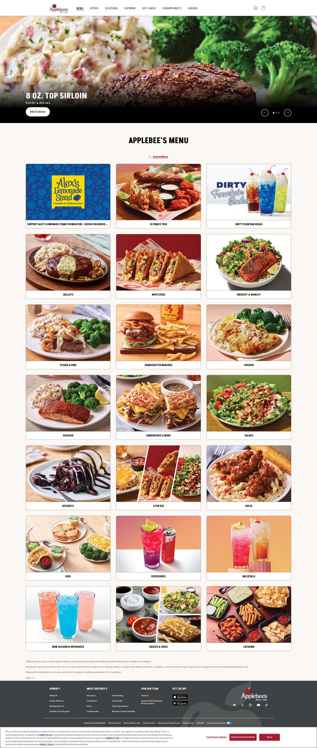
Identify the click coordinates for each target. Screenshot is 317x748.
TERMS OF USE (45, 734)
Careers (145, 695)
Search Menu (160, 156)
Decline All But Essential (243, 737)
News (89, 706)
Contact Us (92, 701)
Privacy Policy (114, 722)
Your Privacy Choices (216, 722)
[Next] (287, 112)
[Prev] (264, 112)
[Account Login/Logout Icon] (256, 8)
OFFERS (94, 8)
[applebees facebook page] (234, 705)
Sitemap (200, 722)
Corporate (117, 701)
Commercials (93, 711)
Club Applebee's (120, 706)
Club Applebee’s (171, 8)
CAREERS (193, 8)
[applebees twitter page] (242, 705)
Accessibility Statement (95, 722)
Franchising (117, 695)
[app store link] (180, 697)
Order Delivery (57, 701)
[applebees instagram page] (250, 705)
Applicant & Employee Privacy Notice (151, 702)
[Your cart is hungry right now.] (263, 8)
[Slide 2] (276, 113)
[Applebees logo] (59, 8)
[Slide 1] (274, 113)
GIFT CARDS (149, 8)
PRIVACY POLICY (46, 744)
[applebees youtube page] (258, 705)
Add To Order (38, 112)
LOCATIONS (111, 8)
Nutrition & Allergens (60, 711)
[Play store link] (180, 703)
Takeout (53, 695)
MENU (80, 8)
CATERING (130, 8)
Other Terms (188, 722)
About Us (91, 695)
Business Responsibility (123, 711)
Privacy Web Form (131, 722)
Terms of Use (149, 722)
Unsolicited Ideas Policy (169, 722)
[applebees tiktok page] (265, 705)
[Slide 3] (279, 113)
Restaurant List (57, 706)
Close (269, 737)
